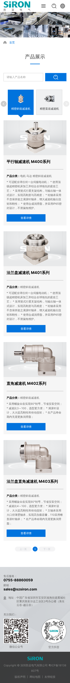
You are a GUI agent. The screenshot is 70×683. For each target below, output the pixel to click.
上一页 (23, 549)
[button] (4, 104)
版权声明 (20, 676)
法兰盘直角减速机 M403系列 (32, 481)
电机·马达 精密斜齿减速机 (36, 176)
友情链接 (50, 676)
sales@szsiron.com (20, 589)
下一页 (46, 549)
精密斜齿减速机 (29, 287)
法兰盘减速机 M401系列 (28, 272)
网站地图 (35, 676)
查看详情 (26, 217)
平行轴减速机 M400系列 (28, 161)
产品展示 (11, 23)
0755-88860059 (18, 580)
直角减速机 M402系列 (26, 383)
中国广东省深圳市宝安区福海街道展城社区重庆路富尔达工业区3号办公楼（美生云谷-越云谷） (41, 601)
